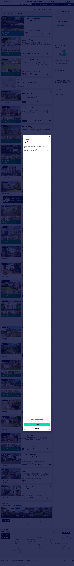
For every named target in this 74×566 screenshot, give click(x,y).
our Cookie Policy (33, 151)
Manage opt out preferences (37, 419)
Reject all (37, 428)
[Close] (49, 136)
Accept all (37, 424)
